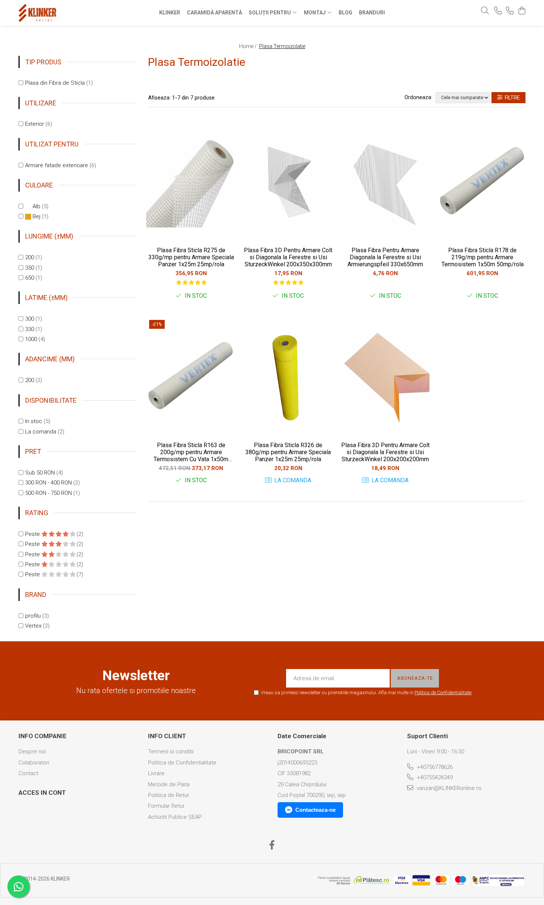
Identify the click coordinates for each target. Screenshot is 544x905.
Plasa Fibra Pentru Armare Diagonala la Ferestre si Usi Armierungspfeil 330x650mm (385, 257)
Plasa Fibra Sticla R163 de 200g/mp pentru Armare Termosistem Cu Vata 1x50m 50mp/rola (191, 452)
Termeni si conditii (171, 751)
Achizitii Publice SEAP (175, 817)
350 (29, 267)
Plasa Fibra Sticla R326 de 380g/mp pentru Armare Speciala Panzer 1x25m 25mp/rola (288, 452)
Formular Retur (166, 806)
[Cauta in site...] (485, 11)
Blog (345, 13)
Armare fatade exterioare (56, 165)
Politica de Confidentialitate (442, 692)
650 (29, 277)
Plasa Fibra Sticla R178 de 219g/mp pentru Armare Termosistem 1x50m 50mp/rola (482, 257)
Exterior (34, 124)
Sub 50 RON (40, 472)
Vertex (33, 625)
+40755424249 (434, 777)
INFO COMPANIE (43, 736)
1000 (31, 339)
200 (29, 257)
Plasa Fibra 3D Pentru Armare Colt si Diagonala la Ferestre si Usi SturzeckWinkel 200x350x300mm (288, 257)
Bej (36, 216)
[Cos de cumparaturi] (521, 11)
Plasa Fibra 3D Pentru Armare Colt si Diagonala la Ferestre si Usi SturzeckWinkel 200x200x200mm (385, 452)
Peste (33, 534)
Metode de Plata (168, 784)
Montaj (315, 13)
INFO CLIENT (167, 736)
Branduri (372, 13)
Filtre (511, 98)
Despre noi (32, 751)
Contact (28, 773)
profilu (33, 615)
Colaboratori (34, 762)
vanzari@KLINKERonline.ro (448, 788)
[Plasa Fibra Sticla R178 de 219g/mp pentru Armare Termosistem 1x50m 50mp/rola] (483, 182)
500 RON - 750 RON (48, 493)
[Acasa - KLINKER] (65, 13)
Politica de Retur (168, 795)
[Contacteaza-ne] (498, 11)
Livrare (156, 773)
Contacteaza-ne (315, 810)
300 (29, 318)
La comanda (40, 431)
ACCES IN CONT (42, 792)
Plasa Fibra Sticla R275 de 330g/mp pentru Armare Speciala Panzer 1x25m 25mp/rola (191, 257)
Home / (248, 46)
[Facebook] (272, 845)
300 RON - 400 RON (48, 482)
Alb (36, 206)
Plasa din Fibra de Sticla (55, 83)
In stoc (33, 421)
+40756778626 (434, 767)
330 (29, 329)
